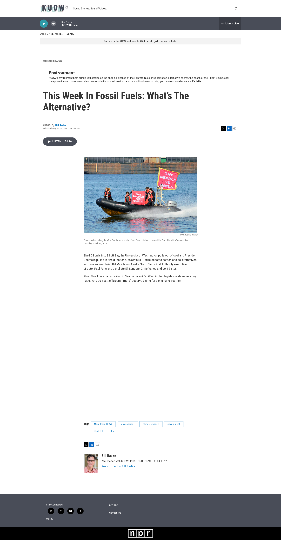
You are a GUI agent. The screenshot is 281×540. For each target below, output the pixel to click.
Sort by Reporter (51, 34)
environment (127, 424)
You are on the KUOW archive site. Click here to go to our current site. (140, 41)
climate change (151, 424)
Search (71, 34)
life (113, 431)
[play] (43, 24)
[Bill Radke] (91, 463)
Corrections (115, 513)
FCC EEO (113, 505)
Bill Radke (60, 125)
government (173, 424)
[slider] (58, 23)
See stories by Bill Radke (118, 466)
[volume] (53, 23)
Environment (62, 73)
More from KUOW (52, 60)
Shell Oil (98, 431)
